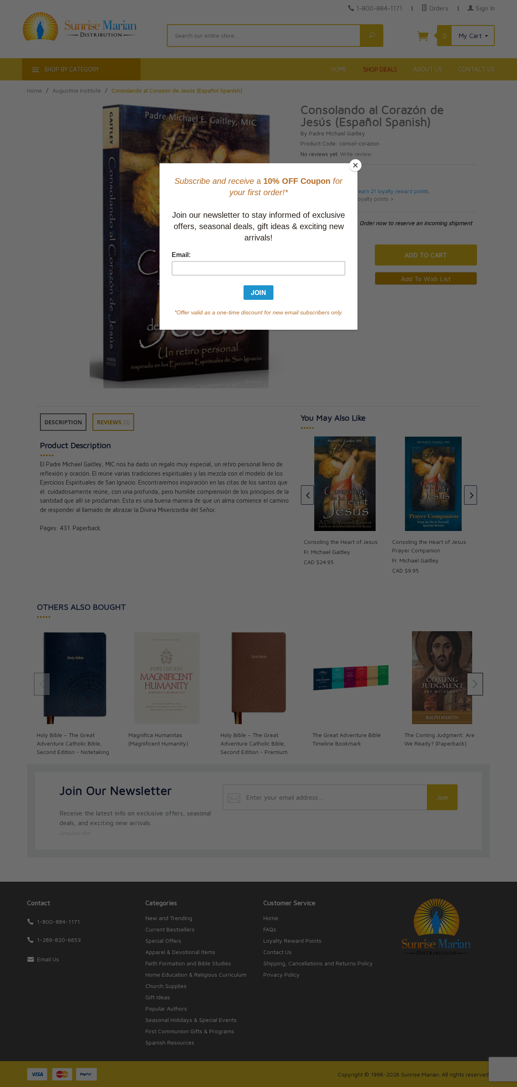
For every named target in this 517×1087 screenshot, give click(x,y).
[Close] (355, 165)
